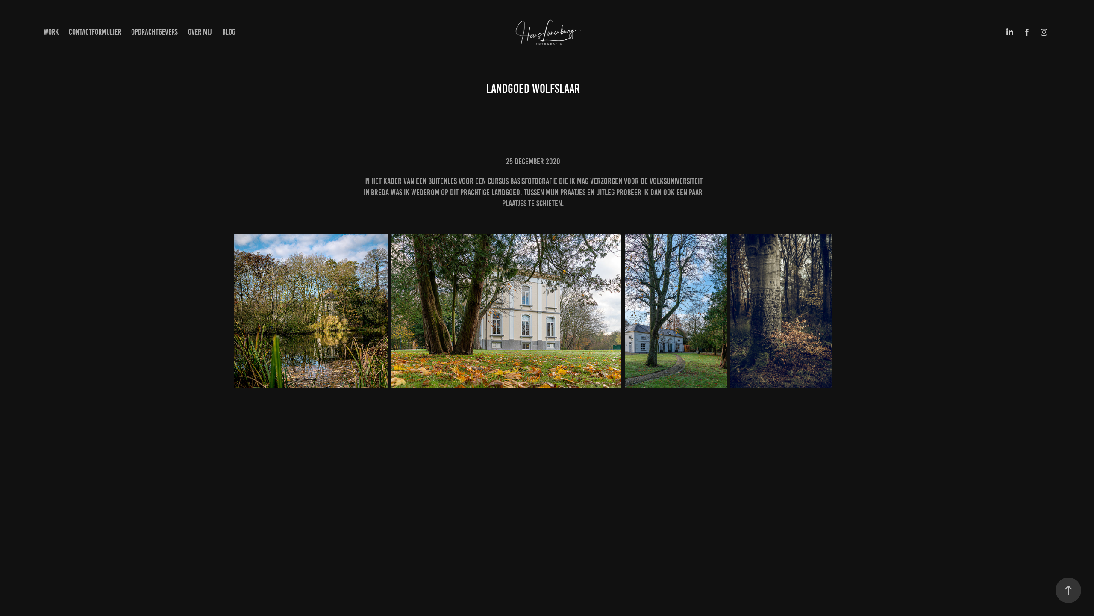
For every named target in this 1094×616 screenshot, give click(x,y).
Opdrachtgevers (154, 31)
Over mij (200, 31)
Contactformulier (95, 31)
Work (51, 31)
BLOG (228, 31)
